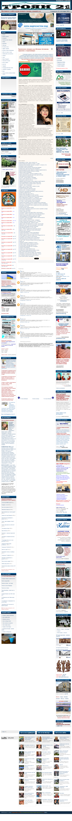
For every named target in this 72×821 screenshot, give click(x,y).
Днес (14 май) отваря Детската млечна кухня (28, 251)
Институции (59, 60)
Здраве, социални (6, 48)
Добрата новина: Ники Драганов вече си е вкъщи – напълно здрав (31, 223)
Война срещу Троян (5, 563)
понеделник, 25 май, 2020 (25, 300)
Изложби (66, 696)
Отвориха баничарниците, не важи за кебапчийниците (29, 232)
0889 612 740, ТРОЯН (62, 152)
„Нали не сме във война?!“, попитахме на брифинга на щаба (31, 173)
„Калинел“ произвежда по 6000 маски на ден (28, 188)
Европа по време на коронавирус (26, 172)
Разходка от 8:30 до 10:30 (24, 206)
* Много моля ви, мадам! (5, 561)
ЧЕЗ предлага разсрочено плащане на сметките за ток (29, 238)
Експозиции (67, 629)
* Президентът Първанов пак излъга (7, 536)
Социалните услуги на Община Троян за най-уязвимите (30, 237)
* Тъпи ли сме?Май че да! (6, 502)
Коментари (28, 812)
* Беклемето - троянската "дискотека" (8, 533)
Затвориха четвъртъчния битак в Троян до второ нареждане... (31, 167)
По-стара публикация (47, 398)
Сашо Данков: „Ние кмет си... (11, 111)
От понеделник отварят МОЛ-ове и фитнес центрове (29, 255)
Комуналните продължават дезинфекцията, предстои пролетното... (32, 191)
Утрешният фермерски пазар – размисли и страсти (29, 222)
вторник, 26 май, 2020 (24, 322)
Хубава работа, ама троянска (8, 53)
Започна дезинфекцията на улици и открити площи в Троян (30, 182)
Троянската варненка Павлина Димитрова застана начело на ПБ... (47, 738)
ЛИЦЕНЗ (45, 812)
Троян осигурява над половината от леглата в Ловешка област (31, 198)
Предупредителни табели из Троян (26, 187)
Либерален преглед (6, 619)
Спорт (4, 57)
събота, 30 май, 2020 (24, 337)
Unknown (21, 289)
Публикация (24, 812)
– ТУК (62, 133)
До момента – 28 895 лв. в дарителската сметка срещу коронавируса (32, 213)
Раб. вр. (62, 698)
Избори (4, 41)
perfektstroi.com (60, 338)
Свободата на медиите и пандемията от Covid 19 (28, 242)
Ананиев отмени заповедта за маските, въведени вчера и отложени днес (33, 202)
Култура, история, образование (8, 50)
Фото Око (4, 64)
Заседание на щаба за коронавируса (26, 166)
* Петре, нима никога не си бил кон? (7, 524)
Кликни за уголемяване (60, 388)
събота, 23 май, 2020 (24, 278)
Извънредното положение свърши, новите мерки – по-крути (30, 253)
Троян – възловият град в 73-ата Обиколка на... (12, 120)
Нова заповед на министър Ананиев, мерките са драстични (30, 183)
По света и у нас (6, 46)
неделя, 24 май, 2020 (24, 285)
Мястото (58, 629)
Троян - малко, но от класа (8, 169)
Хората (62, 629)
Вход (22, 812)
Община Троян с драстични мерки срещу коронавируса (30, 168)
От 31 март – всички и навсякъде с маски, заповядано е (30, 201)
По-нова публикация (24, 398)
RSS (43, 812)
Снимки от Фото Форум (7, 626)
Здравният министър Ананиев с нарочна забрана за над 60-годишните (32, 181)
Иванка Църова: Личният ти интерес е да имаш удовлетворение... (30, 738)
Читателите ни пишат (6, 60)
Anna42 (21, 325)
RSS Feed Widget (9, 90)
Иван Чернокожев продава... (47, 772)
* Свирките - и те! (4, 504)
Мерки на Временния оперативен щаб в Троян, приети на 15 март (32, 174)
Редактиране (31, 812)
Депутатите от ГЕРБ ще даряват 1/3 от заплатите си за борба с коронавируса (34, 203)
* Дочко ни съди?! (4, 549)
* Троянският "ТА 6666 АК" (6, 555)
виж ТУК (14, 242)
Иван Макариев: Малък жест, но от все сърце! (28, 227)
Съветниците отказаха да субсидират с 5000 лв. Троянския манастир (32, 217)
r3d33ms (21, 281)
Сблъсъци (4, 45)
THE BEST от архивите (7, 69)
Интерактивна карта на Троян (62, 68)
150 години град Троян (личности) (62, 647)
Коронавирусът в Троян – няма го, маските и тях (28, 162)
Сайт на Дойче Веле (6, 617)
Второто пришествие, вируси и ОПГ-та (27, 193)
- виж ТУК (14, 236)
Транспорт (59, 58)
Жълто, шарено (5, 62)
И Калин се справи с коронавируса (26, 218)
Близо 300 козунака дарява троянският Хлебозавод (29, 226)
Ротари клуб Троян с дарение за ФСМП (27, 207)
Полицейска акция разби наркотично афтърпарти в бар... (64, 759)
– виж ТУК (61, 25)
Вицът (4, 71)
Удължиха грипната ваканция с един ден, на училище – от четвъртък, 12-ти (33, 164)
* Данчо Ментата (4, 530)
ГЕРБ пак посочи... (45, 765)
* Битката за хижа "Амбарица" (6, 585)
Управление (34, 812)
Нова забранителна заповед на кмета (26, 176)
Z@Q (21, 271)
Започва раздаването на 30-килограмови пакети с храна (30, 216)
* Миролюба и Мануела (5, 509)
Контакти (65, 632)
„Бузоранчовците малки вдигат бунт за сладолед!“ (29, 246)
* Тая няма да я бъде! (5, 528)
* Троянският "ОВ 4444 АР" (6, 547)
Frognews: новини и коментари (8, 615)
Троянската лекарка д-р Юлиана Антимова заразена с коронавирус (33, 49)
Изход (41, 812)
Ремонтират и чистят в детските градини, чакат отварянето (30, 252)
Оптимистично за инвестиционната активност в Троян (29, 250)
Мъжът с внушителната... (46, 792)
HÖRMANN (63, 301)
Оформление (38, 812)
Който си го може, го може (7, 52)
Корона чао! (22, 241)
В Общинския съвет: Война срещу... (11, 127)
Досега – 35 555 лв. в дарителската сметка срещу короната (30, 228)
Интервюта (4, 38)
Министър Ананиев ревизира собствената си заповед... (30, 171)
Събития (66, 698)
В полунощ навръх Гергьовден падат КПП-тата (28, 245)
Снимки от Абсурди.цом (7, 631)
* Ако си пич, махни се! (5, 507)
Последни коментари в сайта (8, 67)
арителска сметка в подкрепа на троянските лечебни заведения (31, 196)
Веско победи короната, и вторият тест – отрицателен (29, 197)
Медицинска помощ (61, 62)
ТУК (4, 230)
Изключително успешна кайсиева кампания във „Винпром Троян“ (8, 18)
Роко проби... (62, 793)
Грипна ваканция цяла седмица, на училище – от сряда (30, 163)
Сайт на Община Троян (7, 621)
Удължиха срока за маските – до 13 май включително (29, 233)
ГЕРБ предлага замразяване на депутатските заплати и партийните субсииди (33, 208)
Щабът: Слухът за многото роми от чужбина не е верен (30, 186)
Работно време (60, 632)
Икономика (4, 43)
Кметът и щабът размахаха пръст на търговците (28, 178)
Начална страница (35, 398)
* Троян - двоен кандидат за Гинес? (7, 521)
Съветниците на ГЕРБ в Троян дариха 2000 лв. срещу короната (31, 212)
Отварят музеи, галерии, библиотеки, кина (27, 248)
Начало (4, 34)
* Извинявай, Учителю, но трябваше (7, 551)
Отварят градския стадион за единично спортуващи (29, 243)
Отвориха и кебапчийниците (25, 247)
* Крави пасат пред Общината (6, 515)
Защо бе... (61, 764)
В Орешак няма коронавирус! (25, 231)
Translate (9, 153)
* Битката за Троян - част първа (7, 583)
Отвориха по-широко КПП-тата (25, 192)
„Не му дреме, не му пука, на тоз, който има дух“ (28, 236)
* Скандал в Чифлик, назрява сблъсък (8, 578)
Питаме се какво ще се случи (25, 211)
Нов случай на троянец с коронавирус (26, 256)
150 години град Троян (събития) (62, 649)
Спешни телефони (60, 65)
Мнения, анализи (6, 36)
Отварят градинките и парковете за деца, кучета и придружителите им (32, 235)
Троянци (4, 55)
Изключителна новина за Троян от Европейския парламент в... (64, 772)
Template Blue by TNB (16, 812)
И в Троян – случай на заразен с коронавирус (28, 177)
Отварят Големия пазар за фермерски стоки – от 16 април (30, 221)
